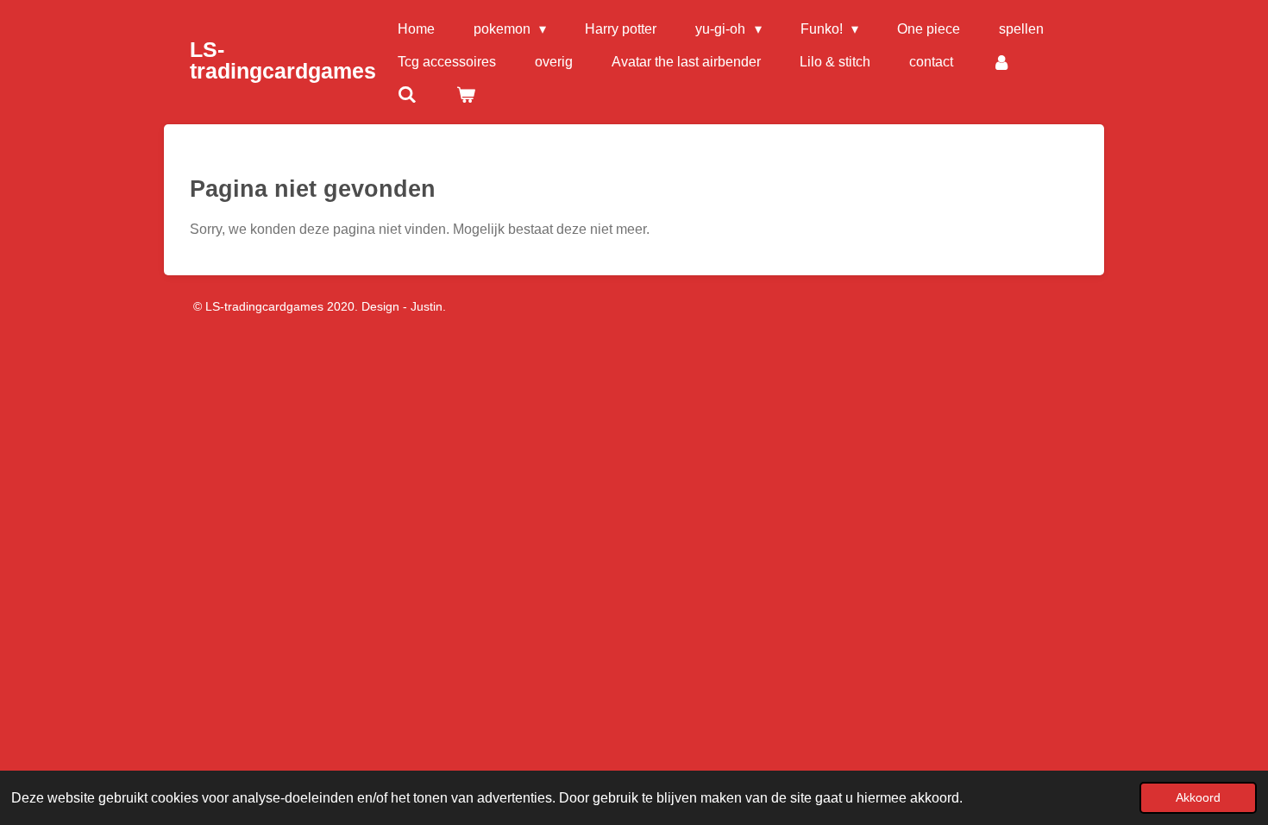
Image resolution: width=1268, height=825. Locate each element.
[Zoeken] (407, 95)
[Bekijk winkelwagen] (465, 95)
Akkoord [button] (1198, 797)
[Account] (1001, 62)
